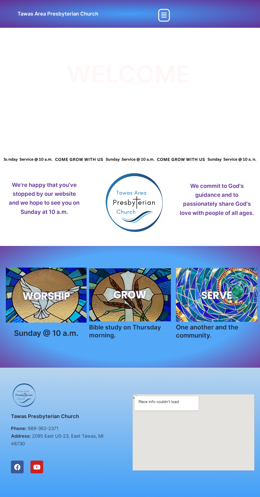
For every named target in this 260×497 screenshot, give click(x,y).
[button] (164, 15)
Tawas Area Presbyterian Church (58, 14)
